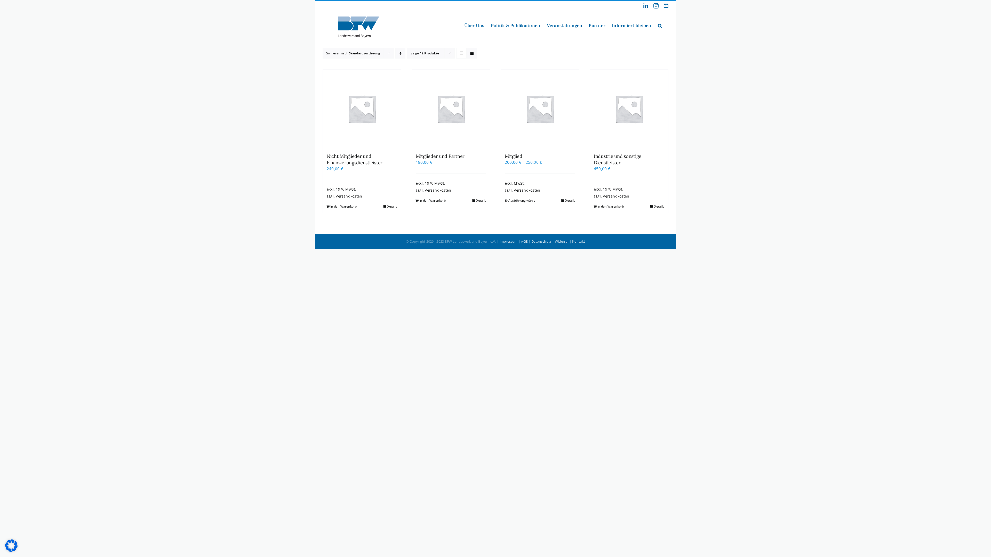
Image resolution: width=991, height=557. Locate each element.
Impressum (509, 241)
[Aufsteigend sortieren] (400, 53)
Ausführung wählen (522, 200)
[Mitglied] (540, 109)
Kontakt (578, 241)
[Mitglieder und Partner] (451, 109)
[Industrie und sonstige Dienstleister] (629, 109)
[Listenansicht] (472, 53)
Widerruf (562, 241)
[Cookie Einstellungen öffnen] (11, 550)
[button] (660, 25)
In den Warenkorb (343, 206)
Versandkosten (349, 196)
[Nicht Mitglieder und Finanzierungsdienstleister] (362, 109)
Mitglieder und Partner (440, 156)
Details (392, 206)
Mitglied (513, 156)
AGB (524, 241)
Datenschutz (541, 241)
